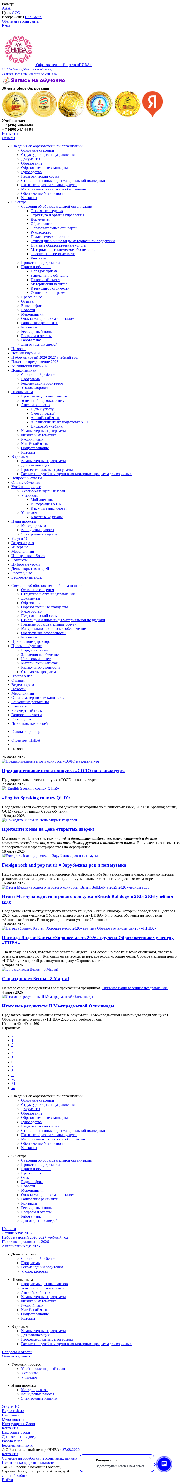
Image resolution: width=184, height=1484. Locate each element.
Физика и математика (39, 435)
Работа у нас (31, 340)
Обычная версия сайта (20, 21)
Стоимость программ (48, 293)
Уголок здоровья (34, 387)
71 (13, 1083)
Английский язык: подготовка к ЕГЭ (61, 422)
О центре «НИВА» (27, 740)
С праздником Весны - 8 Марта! (35, 978)
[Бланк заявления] (34, 84)
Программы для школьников (44, 396)
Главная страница (26, 732)
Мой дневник (42, 500)
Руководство (31, 172)
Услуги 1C (20, 538)
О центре (19, 202)
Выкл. (37, 17)
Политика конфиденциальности (28, 1463)
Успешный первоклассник (42, 400)
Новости (28, 310)
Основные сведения (37, 150)
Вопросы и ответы (36, 336)
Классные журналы (47, 517)
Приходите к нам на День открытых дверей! (48, 829)
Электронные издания (39, 534)
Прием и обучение (36, 267)
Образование (31, 163)
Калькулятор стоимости (50, 288)
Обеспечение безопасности (43, 193)
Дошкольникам (24, 370)
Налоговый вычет (45, 280)
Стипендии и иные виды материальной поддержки (63, 180)
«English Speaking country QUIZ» (36, 797)
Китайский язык (34, 444)
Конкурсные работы (37, 530)
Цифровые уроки (26, 564)
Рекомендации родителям (42, 383)
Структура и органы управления (48, 155)
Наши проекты (24, 521)
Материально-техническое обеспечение (53, 189)
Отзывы (8, 138)
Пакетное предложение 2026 (35, 362)
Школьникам (22, 392)
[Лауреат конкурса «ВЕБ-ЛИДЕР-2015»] (43, 116)
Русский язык (32, 439)
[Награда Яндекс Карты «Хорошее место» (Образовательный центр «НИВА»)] (152, 116)
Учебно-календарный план (43, 491)
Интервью (20, 547)
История (28, 452)
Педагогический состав (40, 176)
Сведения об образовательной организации (47, 146)
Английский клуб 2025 (30, 366)
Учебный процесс (26, 487)
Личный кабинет (16, 1475)
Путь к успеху (42, 409)
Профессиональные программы (47, 469)
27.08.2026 (70, 1450)
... (13, 1049)
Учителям (29, 513)
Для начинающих (35, 465)
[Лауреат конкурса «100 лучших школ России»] (15, 116)
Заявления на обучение (49, 275)
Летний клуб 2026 (26, 353)
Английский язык (35, 405)
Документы (30, 159)
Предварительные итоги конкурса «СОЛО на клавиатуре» (63, 770)
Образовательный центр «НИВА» (47, 69)
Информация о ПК (46, 504)
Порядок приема (44, 271)
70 (13, 1079)
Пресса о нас (31, 297)
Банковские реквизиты (39, 323)
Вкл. (28, 17)
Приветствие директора (40, 262)
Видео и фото (32, 306)
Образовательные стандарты (44, 168)
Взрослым (20, 456)
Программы (30, 379)
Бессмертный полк (36, 331)
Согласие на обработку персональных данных (39, 1458)
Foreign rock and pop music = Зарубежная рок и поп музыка (64, 865)
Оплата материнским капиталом (47, 318)
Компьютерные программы (43, 431)
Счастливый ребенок (38, 375)
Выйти (7, 1480)
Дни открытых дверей (39, 344)
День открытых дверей (30, 569)
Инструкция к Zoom (28, 556)
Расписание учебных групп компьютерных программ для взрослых (76, 474)
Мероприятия (32, 314)
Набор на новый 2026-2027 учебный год (45, 357)
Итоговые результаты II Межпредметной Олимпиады (58, 1005)
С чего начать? (43, 413)
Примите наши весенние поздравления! (135, 988)
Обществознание (35, 448)
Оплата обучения (26, 482)
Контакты (10, 134)
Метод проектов (34, 525)
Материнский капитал (49, 284)
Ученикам (29, 495)
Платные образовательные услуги (49, 185)
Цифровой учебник (47, 426)
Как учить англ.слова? (49, 508)
